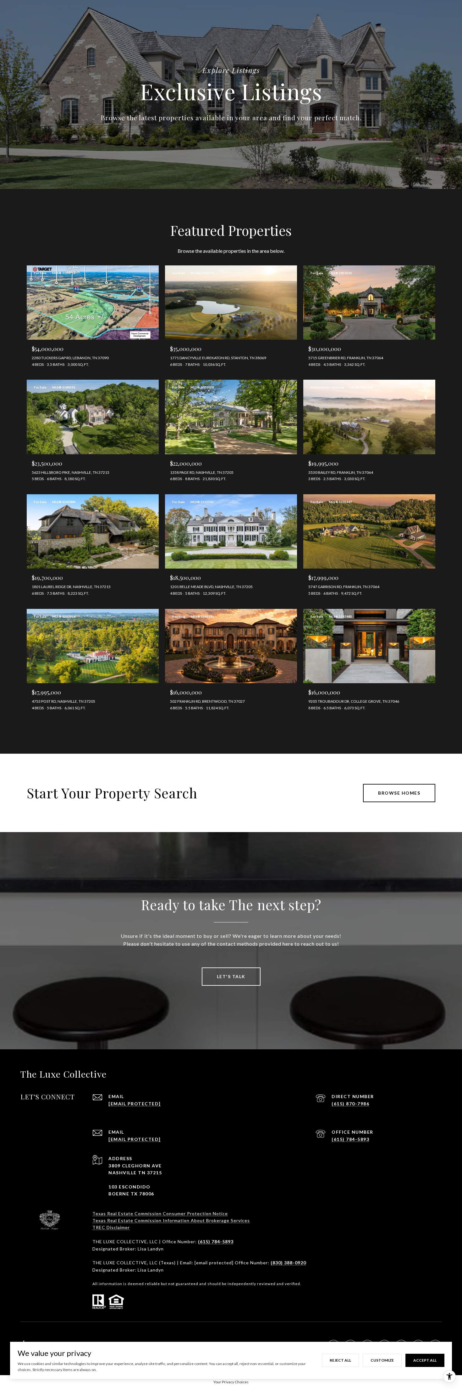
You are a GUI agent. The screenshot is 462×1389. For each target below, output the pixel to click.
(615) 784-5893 (350, 1139)
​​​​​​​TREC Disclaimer (111, 1227)
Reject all (340, 1360)
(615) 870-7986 (350, 1103)
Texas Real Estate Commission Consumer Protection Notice (160, 1213)
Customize (382, 1360)
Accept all (425, 1360)
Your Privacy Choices (231, 1382)
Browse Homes (399, 793)
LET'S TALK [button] (231, 976)
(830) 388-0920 (288, 1262)
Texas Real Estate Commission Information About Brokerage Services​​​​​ (171, 1220)
